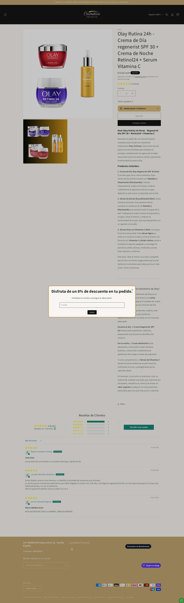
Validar (92, 312)
